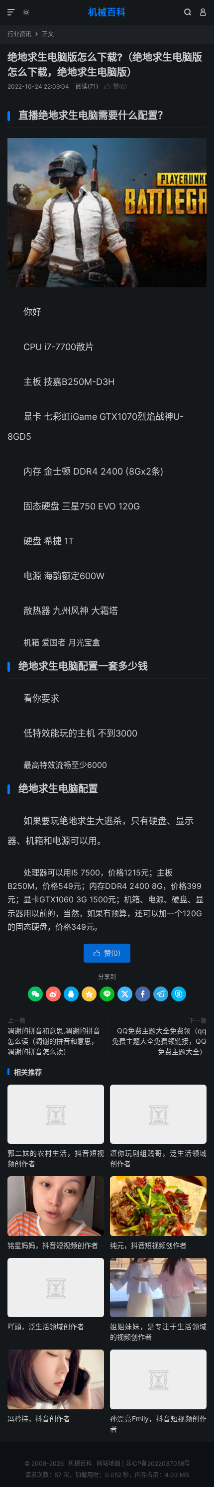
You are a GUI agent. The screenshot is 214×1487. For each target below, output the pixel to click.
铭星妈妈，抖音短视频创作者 (52, 1245)
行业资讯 (19, 34)
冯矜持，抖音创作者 (38, 1418)
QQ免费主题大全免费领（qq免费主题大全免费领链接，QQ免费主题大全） (159, 1041)
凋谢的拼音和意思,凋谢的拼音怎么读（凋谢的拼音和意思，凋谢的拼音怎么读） (53, 1041)
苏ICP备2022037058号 (157, 1463)
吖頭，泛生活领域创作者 (45, 1326)
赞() (116, 86)
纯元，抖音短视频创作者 (148, 1245)
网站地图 (108, 1463)
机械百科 (107, 12)
